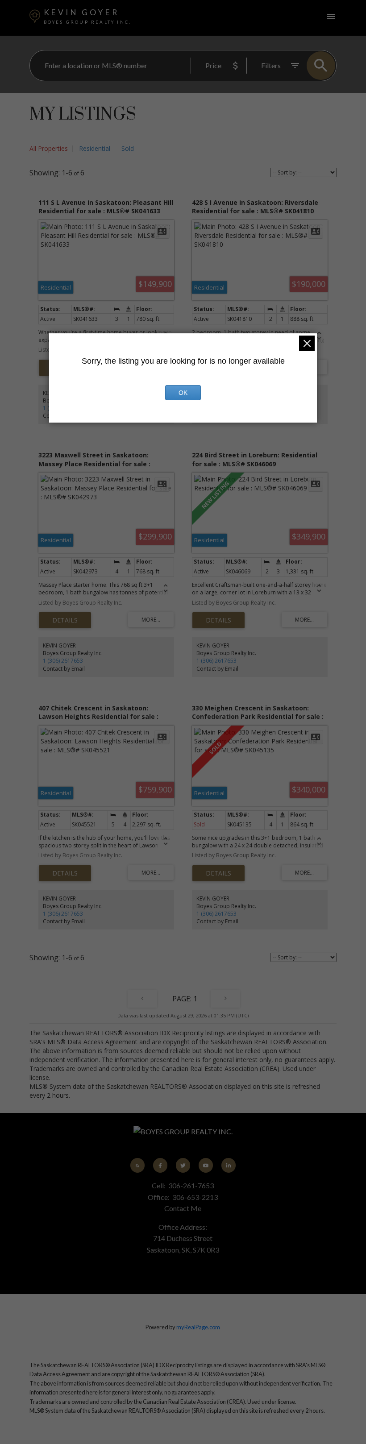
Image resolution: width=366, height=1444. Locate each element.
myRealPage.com (198, 1327)
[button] (137, 1165)
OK (183, 392)
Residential (94, 148)
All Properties (48, 148)
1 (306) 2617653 (63, 660)
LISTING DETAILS (65, 620)
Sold (127, 148)
